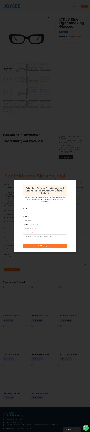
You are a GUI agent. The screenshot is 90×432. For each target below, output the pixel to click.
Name (25, 208)
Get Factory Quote (45, 246)
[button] (73, 182)
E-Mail (25, 217)
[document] (45, 216)
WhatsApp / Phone (29, 225)
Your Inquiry (27, 233)
